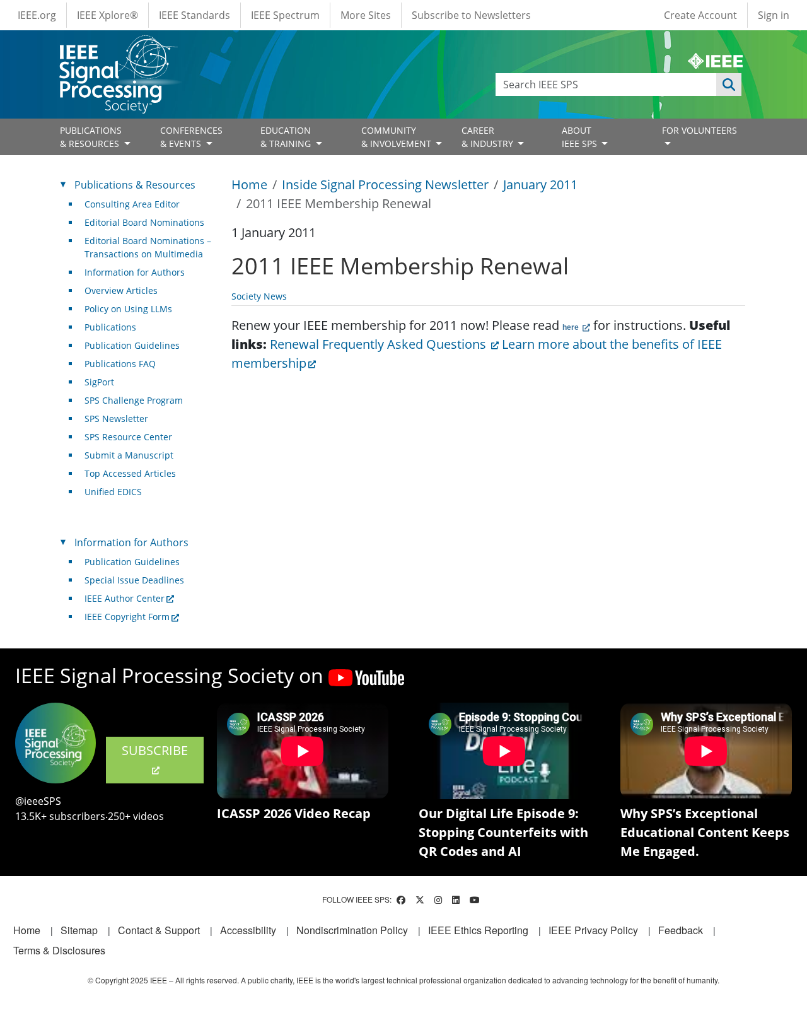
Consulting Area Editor (132, 204)
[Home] (117, 47)
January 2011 (540, 184)
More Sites (365, 15)
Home (249, 184)
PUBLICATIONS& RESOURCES (91, 136)
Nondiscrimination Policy (352, 930)
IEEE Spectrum (285, 15)
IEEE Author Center (124, 598)
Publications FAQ (120, 364)
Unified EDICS (113, 492)
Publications (110, 327)
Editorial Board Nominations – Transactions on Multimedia (147, 247)
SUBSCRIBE (155, 750)
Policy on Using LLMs (128, 309)
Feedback (680, 930)
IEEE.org (37, 15)
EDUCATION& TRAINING (286, 136)
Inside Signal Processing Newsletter (385, 184)
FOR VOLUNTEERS (699, 130)
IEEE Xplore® (107, 15)
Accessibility (248, 930)
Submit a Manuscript (128, 455)
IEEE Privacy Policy (593, 930)
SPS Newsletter (116, 419)
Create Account (700, 15)
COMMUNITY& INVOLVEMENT (397, 136)
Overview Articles (121, 290)
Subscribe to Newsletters (471, 15)
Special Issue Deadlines (134, 580)
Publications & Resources (134, 185)
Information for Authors (134, 272)
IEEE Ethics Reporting (478, 930)
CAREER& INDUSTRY (489, 136)
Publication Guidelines (132, 345)
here (571, 327)
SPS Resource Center (128, 437)
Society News (259, 296)
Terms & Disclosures (59, 950)
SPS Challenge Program (133, 400)
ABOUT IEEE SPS (581, 136)
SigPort (99, 382)
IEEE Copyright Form (127, 617)
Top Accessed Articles (130, 473)
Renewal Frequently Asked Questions (379, 344)
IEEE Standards (194, 15)
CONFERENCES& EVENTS (191, 136)
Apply (728, 84)
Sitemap (79, 930)
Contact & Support (159, 930)
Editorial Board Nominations (144, 222)
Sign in (773, 15)
